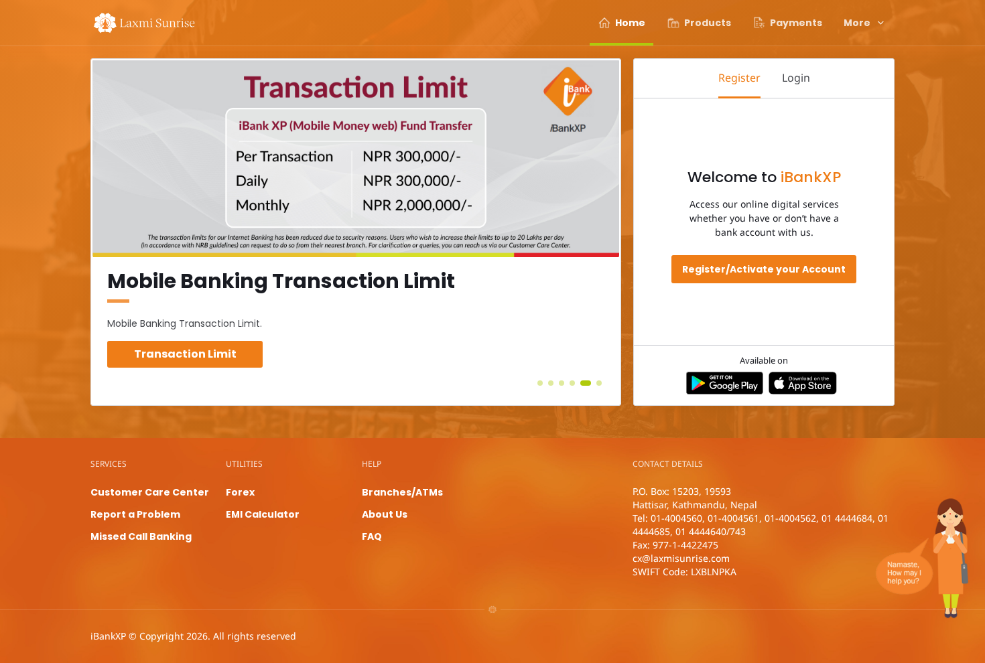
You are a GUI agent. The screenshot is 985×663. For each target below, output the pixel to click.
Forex (240, 492)
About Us (384, 514)
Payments (796, 22)
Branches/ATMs (402, 492)
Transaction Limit (185, 354)
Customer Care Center (149, 492)
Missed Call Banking (141, 536)
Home (630, 22)
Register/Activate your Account (764, 269)
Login (796, 77)
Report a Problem (135, 514)
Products (707, 22)
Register (739, 77)
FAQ (372, 536)
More (857, 22)
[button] (540, 383)
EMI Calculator (263, 514)
